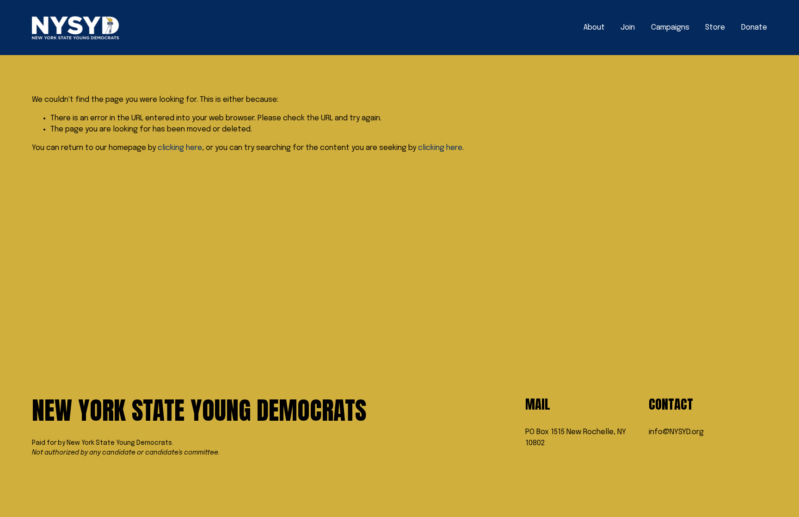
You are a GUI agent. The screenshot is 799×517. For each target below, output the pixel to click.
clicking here (180, 148)
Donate (754, 27)
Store (715, 27)
